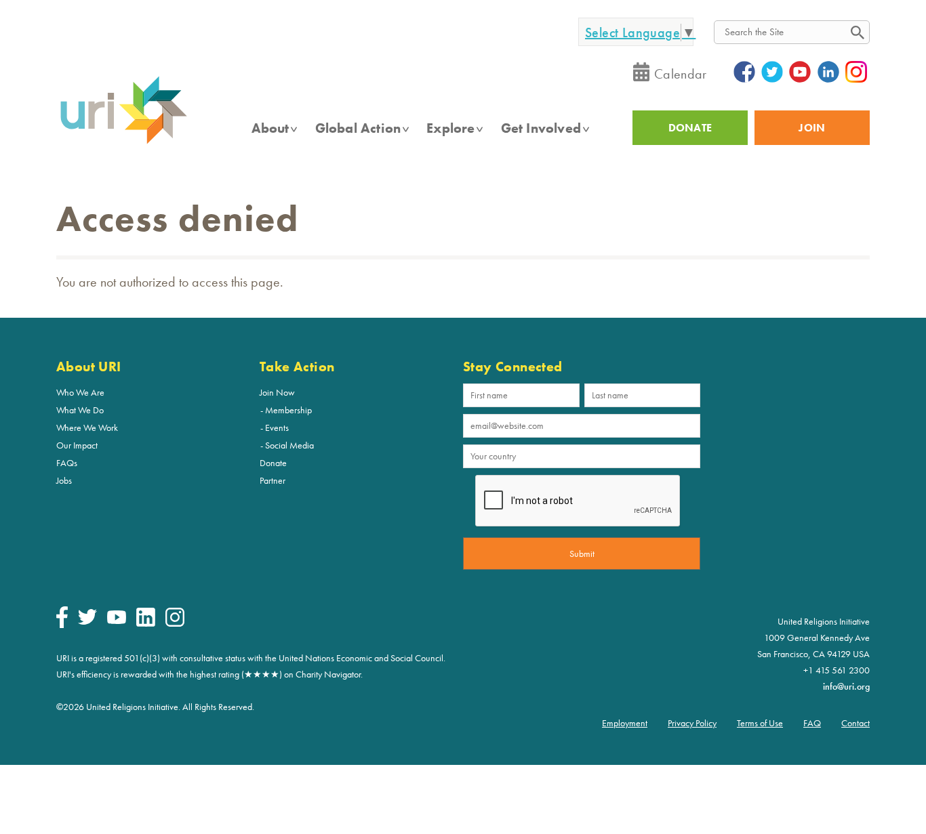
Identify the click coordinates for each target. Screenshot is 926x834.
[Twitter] (87, 621)
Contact (855, 723)
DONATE (690, 128)
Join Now (277, 392)
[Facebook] (62, 625)
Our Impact (77, 445)
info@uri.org (846, 686)
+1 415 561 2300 (836, 670)
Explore (450, 128)
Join (812, 128)
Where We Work (87, 427)
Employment (624, 723)
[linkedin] (145, 623)
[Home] (123, 143)
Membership (288, 410)
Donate (273, 463)
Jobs (64, 480)
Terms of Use (760, 723)
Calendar (680, 74)
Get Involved (541, 128)
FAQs (66, 463)
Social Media (289, 445)
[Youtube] (116, 620)
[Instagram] (174, 623)
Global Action (358, 128)
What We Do (80, 410)
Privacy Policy (692, 723)
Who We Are (80, 392)
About (270, 128)
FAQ (812, 723)
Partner (272, 480)
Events (277, 427)
